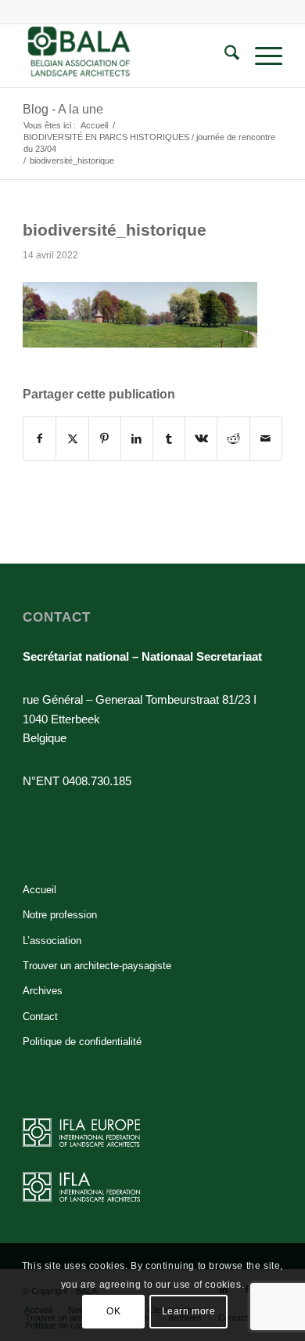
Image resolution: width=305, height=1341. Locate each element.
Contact (40, 1016)
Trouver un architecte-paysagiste (97, 966)
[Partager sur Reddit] (233, 438)
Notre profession (60, 915)
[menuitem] (224, 55)
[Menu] (260, 55)
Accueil (39, 890)
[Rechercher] (224, 55)
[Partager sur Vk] (201, 438)
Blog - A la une (63, 109)
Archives (43, 991)
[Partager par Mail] (266, 438)
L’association (52, 940)
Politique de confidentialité (82, 1041)
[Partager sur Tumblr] (169, 438)
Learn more (189, 1311)
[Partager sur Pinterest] (104, 438)
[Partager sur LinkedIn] (136, 438)
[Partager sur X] (72, 438)
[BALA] (126, 55)
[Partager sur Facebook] (39, 438)
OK (113, 1311)
